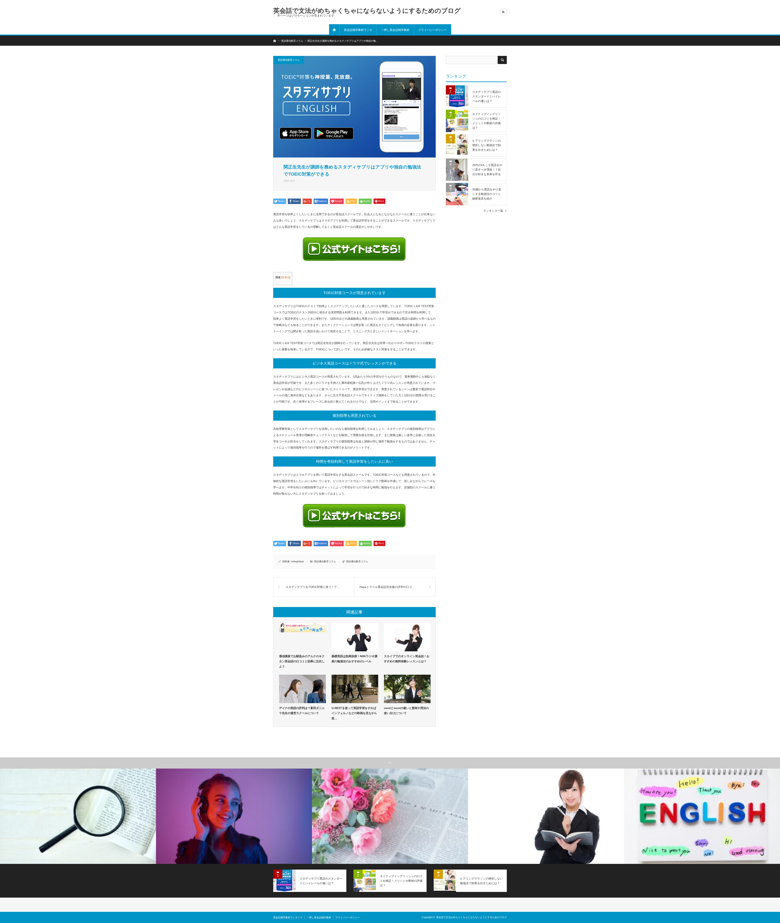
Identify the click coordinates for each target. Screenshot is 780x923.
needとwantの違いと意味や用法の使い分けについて (406, 710)
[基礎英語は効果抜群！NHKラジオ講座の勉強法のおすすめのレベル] (355, 637)
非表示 (285, 277)
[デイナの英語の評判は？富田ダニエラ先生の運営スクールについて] (302, 689)
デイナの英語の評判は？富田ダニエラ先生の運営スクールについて (302, 710)
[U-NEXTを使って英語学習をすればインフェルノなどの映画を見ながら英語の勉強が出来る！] (355, 689)
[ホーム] (334, 30)
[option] (78, 816)
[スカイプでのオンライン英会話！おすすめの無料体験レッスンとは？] (407, 637)
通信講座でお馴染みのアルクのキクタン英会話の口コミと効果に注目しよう (302, 661)
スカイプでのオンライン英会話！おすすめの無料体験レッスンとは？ (406, 659)
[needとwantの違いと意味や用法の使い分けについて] (407, 689)
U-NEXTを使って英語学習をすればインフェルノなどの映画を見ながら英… (354, 713)
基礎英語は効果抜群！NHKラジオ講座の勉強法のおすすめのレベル (354, 659)
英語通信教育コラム (289, 60)
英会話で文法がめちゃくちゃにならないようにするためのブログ (367, 10)
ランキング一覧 (493, 210)
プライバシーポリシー (432, 29)
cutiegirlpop (297, 561)
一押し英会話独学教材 (395, 29)
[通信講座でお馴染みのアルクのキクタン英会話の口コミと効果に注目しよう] (302, 637)
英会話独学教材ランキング (358, 32)
